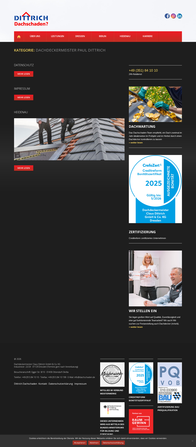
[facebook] (167, 15)
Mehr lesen (24, 73)
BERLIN (102, 36)
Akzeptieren (79, 443)
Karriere (147, 36)
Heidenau (21, 112)
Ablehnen (94, 443)
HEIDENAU (125, 36)
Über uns (35, 36)
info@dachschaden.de (84, 377)
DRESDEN (80, 36)
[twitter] (173, 15)
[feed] (179, 15)
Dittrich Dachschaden (25, 383)
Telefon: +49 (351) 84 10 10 (26, 377)
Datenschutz (24, 65)
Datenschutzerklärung (60, 383)
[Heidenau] (69, 139)
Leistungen (57, 36)
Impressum (22, 89)
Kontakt (42, 383)
